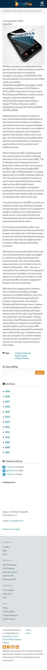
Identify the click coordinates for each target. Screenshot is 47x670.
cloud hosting (21, 355)
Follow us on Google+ (11, 529)
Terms (15, 636)
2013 (7, 422)
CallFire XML (8, 611)
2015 (7, 412)
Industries (7, 594)
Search (40, 372)
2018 (7, 396)
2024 (7, 391)
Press (5, 554)
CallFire (9, 467)
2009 (7, 442)
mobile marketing (22, 353)
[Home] (23, 3)
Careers (6, 547)
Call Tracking (8, 568)
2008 (7, 447)
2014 (7, 417)
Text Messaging (9, 565)
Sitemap (6, 642)
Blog (5, 550)
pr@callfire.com (16, 521)
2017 (7, 401)
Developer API (9, 579)
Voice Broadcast (10, 572)
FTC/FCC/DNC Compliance (12, 639)
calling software (22, 358)
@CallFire (10, 470)
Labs (5, 597)
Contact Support (10, 615)
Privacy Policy (7, 636)
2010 (7, 437)
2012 (7, 427)
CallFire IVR (8, 576)
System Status (9, 619)
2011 (7, 432)
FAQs (5, 608)
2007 (7, 452)
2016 (7, 406)
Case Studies (8, 590)
